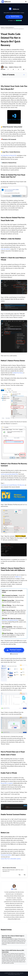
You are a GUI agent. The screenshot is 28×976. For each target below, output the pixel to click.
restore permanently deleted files (9, 474)
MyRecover (2, 27)
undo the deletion (5, 249)
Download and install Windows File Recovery (13, 485)
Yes (20, 875)
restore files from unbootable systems (11, 858)
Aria (6, 67)
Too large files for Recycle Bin (8, 155)
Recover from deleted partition (10, 620)
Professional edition (6, 855)
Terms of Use (17, 974)
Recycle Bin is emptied (7, 783)
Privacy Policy (11, 974)
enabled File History (17, 373)
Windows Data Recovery (9, 27)
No (24, 875)
